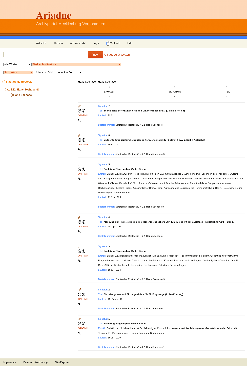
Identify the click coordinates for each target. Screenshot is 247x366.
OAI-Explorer (62, 362)
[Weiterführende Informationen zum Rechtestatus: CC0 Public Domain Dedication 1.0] (81, 110)
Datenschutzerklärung (35, 362)
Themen (58, 43)
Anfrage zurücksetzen (117, 54)
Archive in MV (78, 43)
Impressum (9, 362)
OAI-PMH (83, 115)
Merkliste (115, 43)
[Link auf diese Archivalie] (79, 120)
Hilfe (129, 43)
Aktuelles (41, 43)
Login (96, 43)
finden (95, 54)
